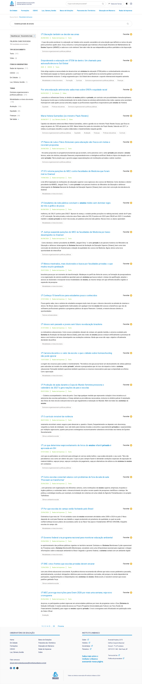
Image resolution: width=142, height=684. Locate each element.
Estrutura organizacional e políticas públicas (56, 51)
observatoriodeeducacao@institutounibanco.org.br (28, 663)
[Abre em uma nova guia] (11, 668)
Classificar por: (15, 36)
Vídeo (13, 58)
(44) (17, 73)
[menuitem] (13, 11)
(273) (25, 95)
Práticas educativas (58, 107)
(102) (19, 106)
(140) (12, 102)
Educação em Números (46, 646)
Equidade (15, 111)
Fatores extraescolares (49, 315)
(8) (16, 58)
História (84, 643)
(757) (16, 53)
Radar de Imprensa (19, 68)
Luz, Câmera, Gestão (19, 82)
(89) (19, 111)
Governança (86, 646)
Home (12, 640)
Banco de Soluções (45, 640)
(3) (20, 77)
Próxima (61, 626)
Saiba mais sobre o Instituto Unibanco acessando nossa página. (93, 659)
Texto (14, 54)
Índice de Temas (116, 4)
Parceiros (85, 649)
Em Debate (15, 78)
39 (54, 626)
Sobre (40, 652)
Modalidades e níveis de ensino (52, 80)
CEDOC (14, 73)
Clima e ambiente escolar (50, 436)
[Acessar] (131, 4)
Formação (69, 80)
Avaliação (15, 106)
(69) (18, 115)
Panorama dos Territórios (47, 643)
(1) (27, 82)
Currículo (79, 80)
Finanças (15, 116)
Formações (14, 646)
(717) (26, 68)
